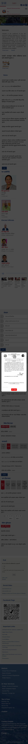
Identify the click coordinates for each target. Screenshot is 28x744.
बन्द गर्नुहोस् (14, 389)
